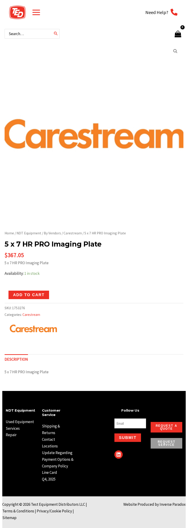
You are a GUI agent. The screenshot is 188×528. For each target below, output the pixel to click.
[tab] (16, 359)
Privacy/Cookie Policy (54, 511)
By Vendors (52, 233)
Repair (11, 434)
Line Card (49, 472)
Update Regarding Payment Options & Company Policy (58, 459)
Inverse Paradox (173, 504)
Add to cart (28, 295)
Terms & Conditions (18, 511)
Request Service (166, 443)
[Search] (56, 33)
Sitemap (9, 517)
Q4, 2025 (48, 479)
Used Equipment (20, 421)
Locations (50, 446)
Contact (48, 439)
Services (13, 428)
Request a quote (166, 427)
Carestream (73, 233)
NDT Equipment (29, 233)
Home (9, 233)
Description (16, 359)
